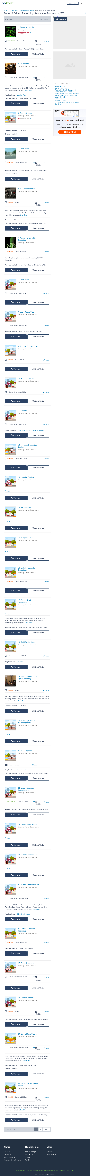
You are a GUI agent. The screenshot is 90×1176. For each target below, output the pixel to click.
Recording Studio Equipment (65, 90)
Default (45, 19)
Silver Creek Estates (24, 914)
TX (9, 10)
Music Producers (61, 88)
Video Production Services (27, 10)
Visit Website (39, 54)
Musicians (58, 99)
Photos (46, 41)
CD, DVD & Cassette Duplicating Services (67, 103)
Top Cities (50, 1152)
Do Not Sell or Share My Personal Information (42, 1170)
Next (46, 1129)
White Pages (29, 1154)
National (28, 1157)
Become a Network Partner (12, 1160)
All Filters (10, 19)
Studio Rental (60, 86)
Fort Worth (15, 10)
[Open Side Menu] (86, 3)
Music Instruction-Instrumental (66, 95)
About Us (7, 1152)
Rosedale (20, 662)
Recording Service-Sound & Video (29, 30)
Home (5, 10)
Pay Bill (27, 1160)
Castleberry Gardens (23, 770)
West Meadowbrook (24, 430)
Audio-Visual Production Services (67, 93)
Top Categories (52, 1154)
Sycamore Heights (38, 430)
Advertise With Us (9, 1157)
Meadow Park (21, 95)
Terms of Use (64, 1170)
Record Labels (60, 100)
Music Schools (60, 97)
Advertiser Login (30, 1152)
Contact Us (7, 1154)
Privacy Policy (20, 1170)
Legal (72, 1170)
